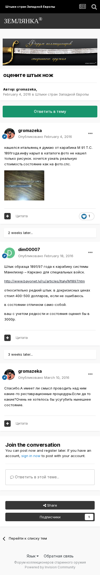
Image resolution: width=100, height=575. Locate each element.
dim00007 (29, 249)
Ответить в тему (50, 111)
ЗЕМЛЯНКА (23, 20)
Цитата (22, 216)
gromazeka (26, 89)
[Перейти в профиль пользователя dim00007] (9, 253)
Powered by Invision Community (50, 567)
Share (51, 505)
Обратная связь (59, 556)
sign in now (31, 456)
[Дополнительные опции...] (90, 133)
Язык (32, 556)
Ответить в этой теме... (36, 477)
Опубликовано (45, 136)
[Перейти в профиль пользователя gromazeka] (9, 133)
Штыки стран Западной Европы (62, 94)
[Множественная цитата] (7, 216)
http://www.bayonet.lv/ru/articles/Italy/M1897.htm (44, 281)
